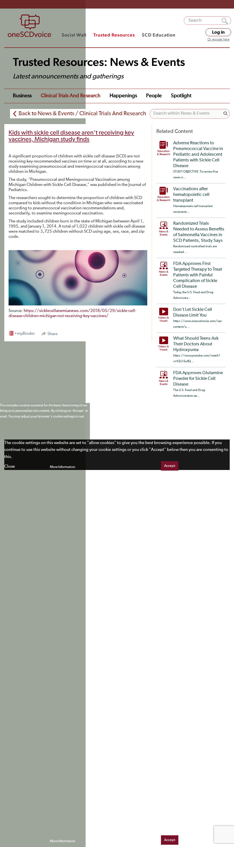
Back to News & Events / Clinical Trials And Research (82, 113)
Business (22, 95)
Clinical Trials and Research (70, 95)
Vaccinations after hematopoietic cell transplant (191, 195)
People (154, 95)
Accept (169, 466)
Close (9, 466)
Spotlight (181, 95)
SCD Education (158, 35)
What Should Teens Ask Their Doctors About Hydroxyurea (196, 344)
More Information (62, 467)
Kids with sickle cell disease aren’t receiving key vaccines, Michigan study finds (71, 136)
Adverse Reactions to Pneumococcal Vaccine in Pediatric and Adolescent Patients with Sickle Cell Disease (198, 154)
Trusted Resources (114, 35)
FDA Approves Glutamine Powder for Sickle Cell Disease (198, 379)
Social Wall (74, 35)
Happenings (123, 95)
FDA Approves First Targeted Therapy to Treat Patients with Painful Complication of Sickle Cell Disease (197, 275)
